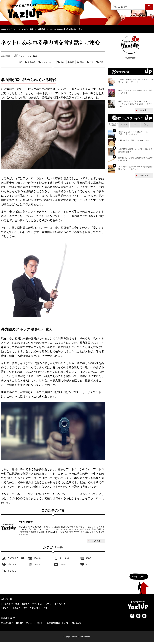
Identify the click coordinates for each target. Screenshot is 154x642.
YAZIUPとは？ (7, 623)
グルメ (88, 558)
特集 (45, 608)
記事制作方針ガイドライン (58, 623)
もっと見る (95, 541)
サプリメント (13, 571)
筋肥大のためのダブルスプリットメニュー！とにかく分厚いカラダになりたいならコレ (135, 104)
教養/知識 (31, 62)
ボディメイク (13, 564)
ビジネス (37, 558)
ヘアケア (37, 564)
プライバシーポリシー (35, 623)
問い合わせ (76, 623)
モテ (87, 564)
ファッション (65, 558)
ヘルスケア (64, 564)
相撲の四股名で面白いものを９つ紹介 (133, 140)
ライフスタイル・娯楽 (16, 558)
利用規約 (19, 623)
